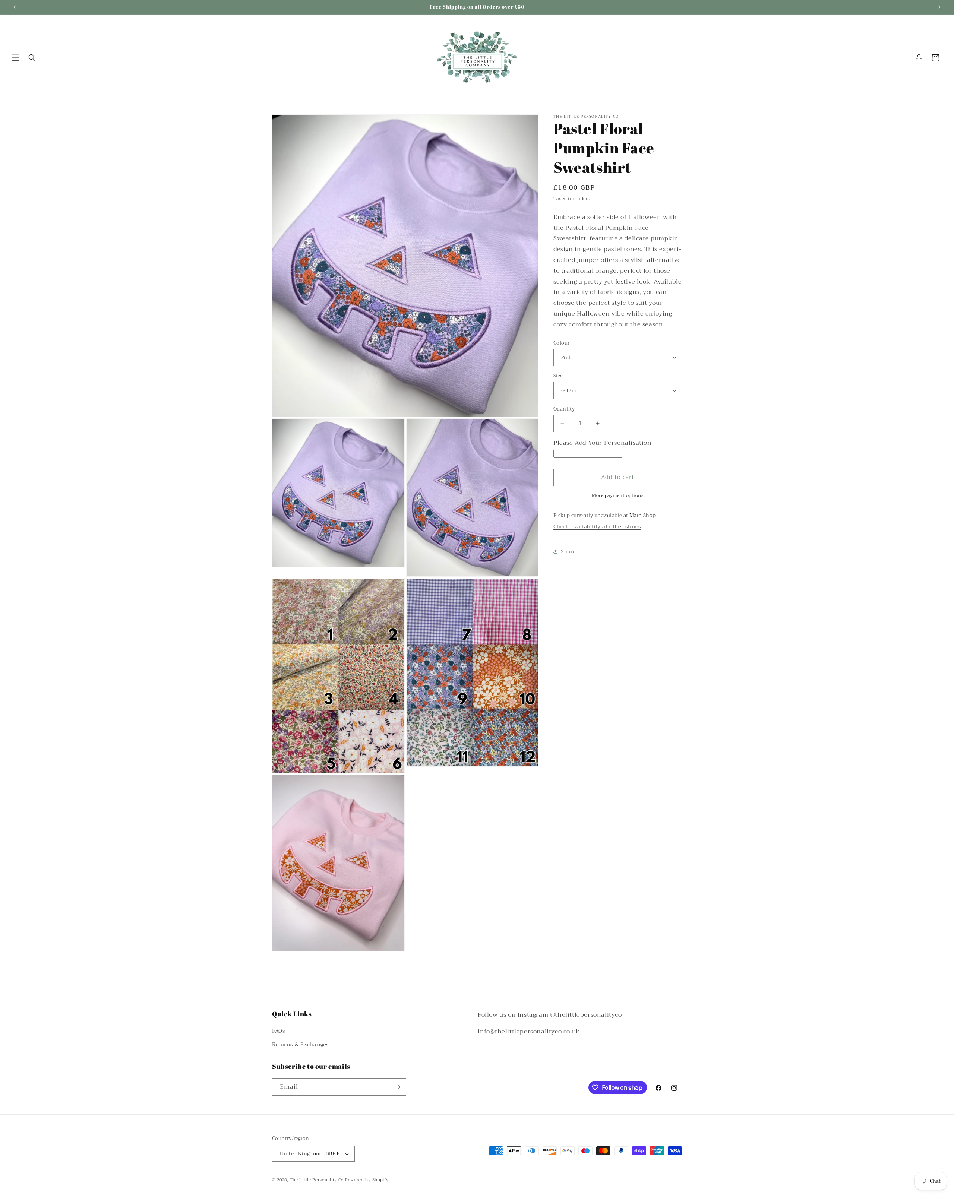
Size (558, 376)
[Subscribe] (397, 1087)
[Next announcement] (939, 7)
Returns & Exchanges (300, 1044)
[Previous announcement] (14, 7)
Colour (561, 342)
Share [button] (568, 551)
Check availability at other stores (597, 526)
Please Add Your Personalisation (602, 443)
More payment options (618, 495)
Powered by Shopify (367, 1180)
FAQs (278, 1030)
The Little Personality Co (317, 1180)
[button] (15, 58)
